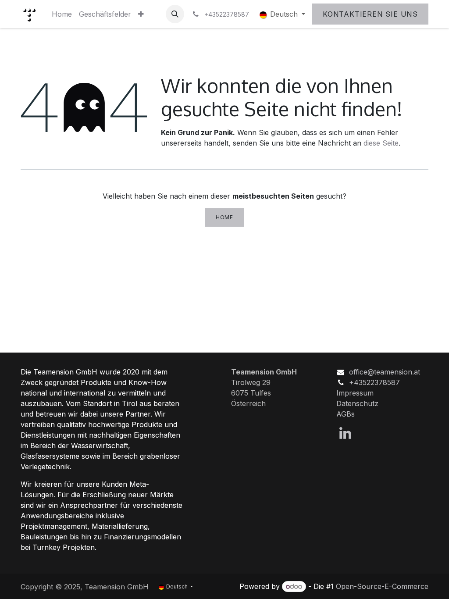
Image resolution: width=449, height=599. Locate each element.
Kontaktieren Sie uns (370, 14)
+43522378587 (374, 382)
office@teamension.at (384, 371)
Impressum (355, 393)
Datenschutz (357, 403)
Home (224, 217)
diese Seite (381, 143)
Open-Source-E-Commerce (382, 586)
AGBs (345, 414)
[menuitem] (61, 14)
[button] (175, 14)
